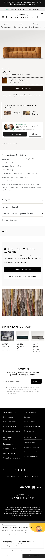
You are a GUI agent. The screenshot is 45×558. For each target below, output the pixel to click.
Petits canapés (6, 27)
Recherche (7, 17)
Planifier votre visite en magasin (22, 276)
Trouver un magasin (22, 89)
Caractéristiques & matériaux (14, 155)
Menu (3, 17)
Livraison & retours (9, 219)
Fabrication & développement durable (17, 213)
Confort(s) (6, 200)
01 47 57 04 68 (16, 134)
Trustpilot (5, 231)
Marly (6, 347)
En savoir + (36, 9)
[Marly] (7, 336)
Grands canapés (35, 27)
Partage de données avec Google (13, 544)
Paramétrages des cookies (11, 546)
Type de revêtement (10, 206)
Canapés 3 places (20, 27)
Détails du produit (10, 144)
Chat (36, 134)
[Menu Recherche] (5, 16)
